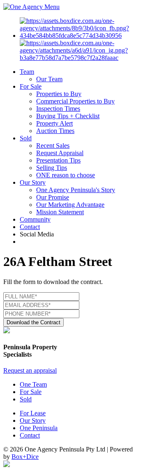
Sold (26, 138)
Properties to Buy (58, 93)
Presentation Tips (58, 160)
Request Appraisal (59, 152)
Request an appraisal (30, 370)
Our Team (49, 79)
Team (27, 71)
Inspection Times (58, 108)
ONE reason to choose (65, 175)
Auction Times (55, 130)
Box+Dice (25, 456)
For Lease (33, 413)
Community (35, 219)
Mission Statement (60, 212)
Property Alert (54, 123)
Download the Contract (33, 322)
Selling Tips (51, 167)
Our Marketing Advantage (70, 204)
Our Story (33, 182)
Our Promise (52, 197)
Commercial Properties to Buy (75, 101)
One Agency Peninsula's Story (75, 189)
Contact (30, 226)
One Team (33, 384)
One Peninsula (39, 427)
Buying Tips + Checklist (67, 115)
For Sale (31, 86)
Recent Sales (52, 145)
